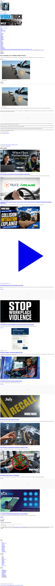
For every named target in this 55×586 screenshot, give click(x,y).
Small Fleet (1, 42)
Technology (1, 43)
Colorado (8, 144)
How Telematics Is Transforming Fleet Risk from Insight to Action (14, 447)
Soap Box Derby (4, 571)
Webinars (26, 49)
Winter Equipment (4, 144)
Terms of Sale (9, 585)
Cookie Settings (4, 576)
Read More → (2, 177)
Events (24, 49)
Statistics (19, 49)
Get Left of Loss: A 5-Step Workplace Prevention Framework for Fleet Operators (17, 324)
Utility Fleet (1, 46)
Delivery (1, 28)
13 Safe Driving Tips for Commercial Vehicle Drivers (11, 381)
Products (12, 49)
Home (1, 53)
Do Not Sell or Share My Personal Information (17, 585)
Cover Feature (3, 0)
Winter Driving (14, 144)
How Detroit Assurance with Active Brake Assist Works (11, 285)
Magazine (14, 49)
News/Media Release (5, 200)
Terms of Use (5, 585)
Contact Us (3, 574)
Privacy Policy (2, 585)
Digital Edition (5, 13)
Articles (8, 0)
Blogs (4, 49)
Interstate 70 (10, 144)
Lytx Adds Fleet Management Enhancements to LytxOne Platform (14, 513)
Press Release (3, 575)
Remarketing (2, 39)
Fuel (0, 32)
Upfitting (1, 45)
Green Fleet (1, 33)
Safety (1, 40)
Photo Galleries (9, 49)
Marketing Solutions (4, 577)
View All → (1, 517)
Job (27, 49)
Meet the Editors (4, 572)
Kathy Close (4, 473)
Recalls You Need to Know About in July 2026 (9, 419)
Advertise (3, 573)
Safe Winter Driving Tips (6, 133)
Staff (3, 379)
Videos (6, 49)
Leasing (1, 34)
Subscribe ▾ (2, 2)
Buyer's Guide (30, 49)
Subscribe (1, 13)
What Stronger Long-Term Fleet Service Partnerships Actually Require (15, 174)
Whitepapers (21, 49)
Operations (1, 37)
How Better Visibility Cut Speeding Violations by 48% (11, 352)
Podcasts (17, 49)
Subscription (3, 569)
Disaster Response (2, 30)
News (6, 0)
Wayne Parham (5, 283)
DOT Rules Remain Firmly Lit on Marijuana (9, 475)
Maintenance (2, 36)
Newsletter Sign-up (4, 570)
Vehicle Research (2, 47)
